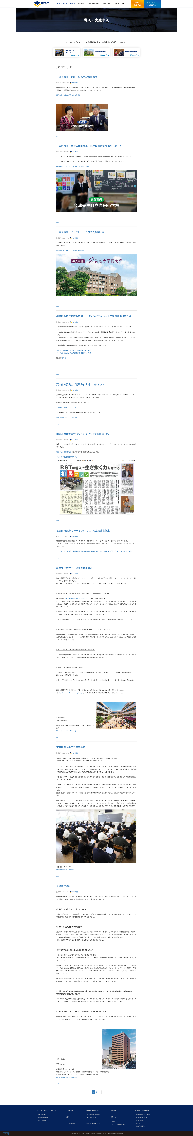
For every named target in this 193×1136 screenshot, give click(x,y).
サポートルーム (152, 4)
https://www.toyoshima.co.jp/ (66, 1077)
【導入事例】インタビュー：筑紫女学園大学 (80, 232)
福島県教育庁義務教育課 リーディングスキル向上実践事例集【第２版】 (95, 316)
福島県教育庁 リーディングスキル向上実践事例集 (83, 530)
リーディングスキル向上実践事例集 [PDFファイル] (73, 353)
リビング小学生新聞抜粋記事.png (67, 457)
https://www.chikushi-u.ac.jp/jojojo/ (70, 693)
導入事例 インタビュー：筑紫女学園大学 (70, 250)
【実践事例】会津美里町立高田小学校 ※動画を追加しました (89, 146)
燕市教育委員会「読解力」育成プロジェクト (80, 384)
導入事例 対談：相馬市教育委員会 (68, 95)
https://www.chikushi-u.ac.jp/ (66, 731)
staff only (6, 1133)
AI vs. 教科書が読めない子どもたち (77, 598)
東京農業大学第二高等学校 (70, 747)
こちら (64, 358)
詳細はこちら (75, 55)
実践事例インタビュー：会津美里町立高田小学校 (72, 166)
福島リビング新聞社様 (63, 452)
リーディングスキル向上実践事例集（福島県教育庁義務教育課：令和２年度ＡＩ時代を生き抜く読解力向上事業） (94, 551)
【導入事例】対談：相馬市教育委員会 (76, 77)
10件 (70, 67)
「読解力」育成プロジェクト (66, 407)
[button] (50, 1110)
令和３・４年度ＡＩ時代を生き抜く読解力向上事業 (73, 350)
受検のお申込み (137, 3)
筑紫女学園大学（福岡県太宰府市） (75, 567)
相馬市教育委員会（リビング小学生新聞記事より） (84, 433)
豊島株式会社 (63, 886)
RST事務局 (75, 83)
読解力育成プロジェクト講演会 (66, 417)
